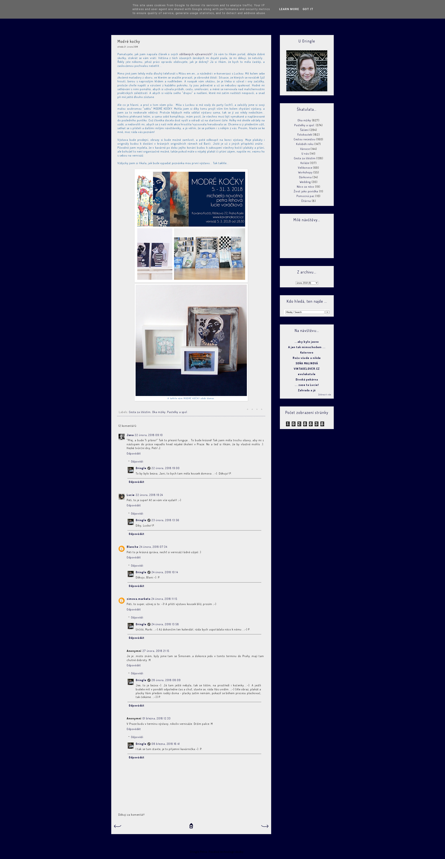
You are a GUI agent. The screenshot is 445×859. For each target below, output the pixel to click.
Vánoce (305, 149)
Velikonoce (305, 167)
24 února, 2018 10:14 (165, 572)
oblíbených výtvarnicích (195, 54)
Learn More (289, 9)
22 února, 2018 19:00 (166, 468)
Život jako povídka (306, 191)
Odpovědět (134, 453)
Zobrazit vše (324, 394)
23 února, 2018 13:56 (165, 520)
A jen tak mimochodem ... (306, 347)
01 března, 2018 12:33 (157, 718)
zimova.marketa (138, 599)
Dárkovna (305, 177)
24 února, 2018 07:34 (153, 546)
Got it (308, 9)
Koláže (305, 163)
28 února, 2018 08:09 (166, 680)
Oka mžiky (159, 412)
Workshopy (305, 172)
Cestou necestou (304, 139)
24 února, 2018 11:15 (164, 599)
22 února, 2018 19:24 (149, 495)
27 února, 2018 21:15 (156, 651)
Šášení (304, 130)
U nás (305, 153)
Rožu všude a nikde (307, 358)
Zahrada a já (307, 390)
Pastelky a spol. (177, 412)
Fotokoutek (304, 134)
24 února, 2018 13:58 (165, 624)
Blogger (249, 851)
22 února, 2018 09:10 (149, 435)
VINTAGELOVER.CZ (307, 368)
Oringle (141, 468)
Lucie (131, 495)
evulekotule (307, 374)
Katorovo (307, 352)
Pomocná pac (306, 196)
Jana (130, 435)
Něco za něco (305, 186)
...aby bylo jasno (307, 341)
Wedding (305, 182)
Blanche (132, 546)
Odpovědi (137, 461)
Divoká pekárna (307, 379)
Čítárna (306, 201)
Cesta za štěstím (140, 412)
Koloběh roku (305, 144)
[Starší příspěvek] (265, 827)
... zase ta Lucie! (307, 385)
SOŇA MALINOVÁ (307, 363)
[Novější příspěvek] (117, 827)
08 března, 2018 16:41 (166, 744)
